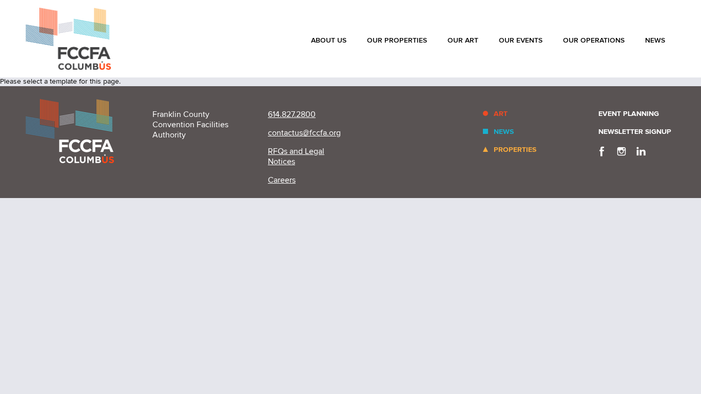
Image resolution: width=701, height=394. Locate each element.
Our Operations (594, 40)
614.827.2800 (292, 114)
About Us (328, 40)
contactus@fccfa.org (304, 133)
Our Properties (397, 40)
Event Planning (628, 113)
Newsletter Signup (634, 131)
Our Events (520, 40)
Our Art (462, 40)
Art (501, 113)
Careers (282, 180)
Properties (515, 149)
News (655, 40)
